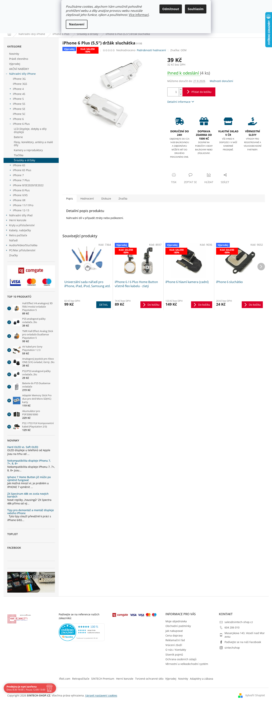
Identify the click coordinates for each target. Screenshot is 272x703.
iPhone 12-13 (21, 210)
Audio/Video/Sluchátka (23, 245)
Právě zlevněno (18, 59)
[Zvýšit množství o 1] (180, 90)
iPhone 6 (18, 119)
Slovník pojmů (174, 654)
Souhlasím (196, 9)
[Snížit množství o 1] (180, 94)
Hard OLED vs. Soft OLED (22, 447)
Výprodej (14, 64)
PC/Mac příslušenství (22, 250)
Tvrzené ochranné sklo (149, 678)
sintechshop (232, 647)
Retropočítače (80, 678)
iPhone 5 (18, 99)
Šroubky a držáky (24, 160)
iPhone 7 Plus (21, 180)
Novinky (14, 53)
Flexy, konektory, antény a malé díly (33, 143)
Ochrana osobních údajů (180, 659)
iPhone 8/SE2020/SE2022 (28, 185)
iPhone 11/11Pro (23, 205)
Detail (103, 304)
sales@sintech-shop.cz (239, 622)
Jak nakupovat (174, 631)
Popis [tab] (69, 198)
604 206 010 (232, 627)
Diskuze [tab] (106, 198)
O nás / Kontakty (175, 649)
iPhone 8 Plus (21, 190)
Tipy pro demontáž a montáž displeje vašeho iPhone (30, 511)
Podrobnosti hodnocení (151, 50)
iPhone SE (19, 109)
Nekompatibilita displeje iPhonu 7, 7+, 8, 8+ (29, 462)
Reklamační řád (175, 640)
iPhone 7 (18, 175)
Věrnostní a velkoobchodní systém (186, 664)
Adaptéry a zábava (201, 678)
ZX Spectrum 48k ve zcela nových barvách (28, 495)
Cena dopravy (174, 635)
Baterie (18, 137)
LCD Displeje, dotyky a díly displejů (30, 130)
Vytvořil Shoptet (255, 695)
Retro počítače (18, 235)
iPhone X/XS (20, 195)
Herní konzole (17, 220)
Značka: (178, 50)
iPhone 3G (19, 79)
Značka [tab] (123, 198)
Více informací (139, 15)
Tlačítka (18, 155)
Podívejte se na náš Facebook (243, 642)
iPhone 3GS (20, 84)
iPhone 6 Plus (21, 124)
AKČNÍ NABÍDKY (19, 69)
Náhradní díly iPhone (22, 73)
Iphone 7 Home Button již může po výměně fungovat (29, 478)
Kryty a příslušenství (22, 225)
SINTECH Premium (102, 678)
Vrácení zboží (173, 645)
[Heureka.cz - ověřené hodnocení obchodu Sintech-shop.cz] (82, 632)
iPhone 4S (19, 94)
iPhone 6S (19, 165)
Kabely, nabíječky (20, 230)
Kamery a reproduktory (28, 150)
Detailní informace (178, 101)
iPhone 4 (18, 89)
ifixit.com (64, 678)
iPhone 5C (19, 114)
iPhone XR (19, 200)
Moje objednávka (176, 621)
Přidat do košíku (201, 92)
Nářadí (13, 240)
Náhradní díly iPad (21, 215)
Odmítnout (170, 9)
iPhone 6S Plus (22, 170)
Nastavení (76, 24)
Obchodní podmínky (178, 626)
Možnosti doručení (221, 81)
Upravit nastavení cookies (101, 695)
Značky (13, 255)
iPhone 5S (19, 104)
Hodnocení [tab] (87, 198)
